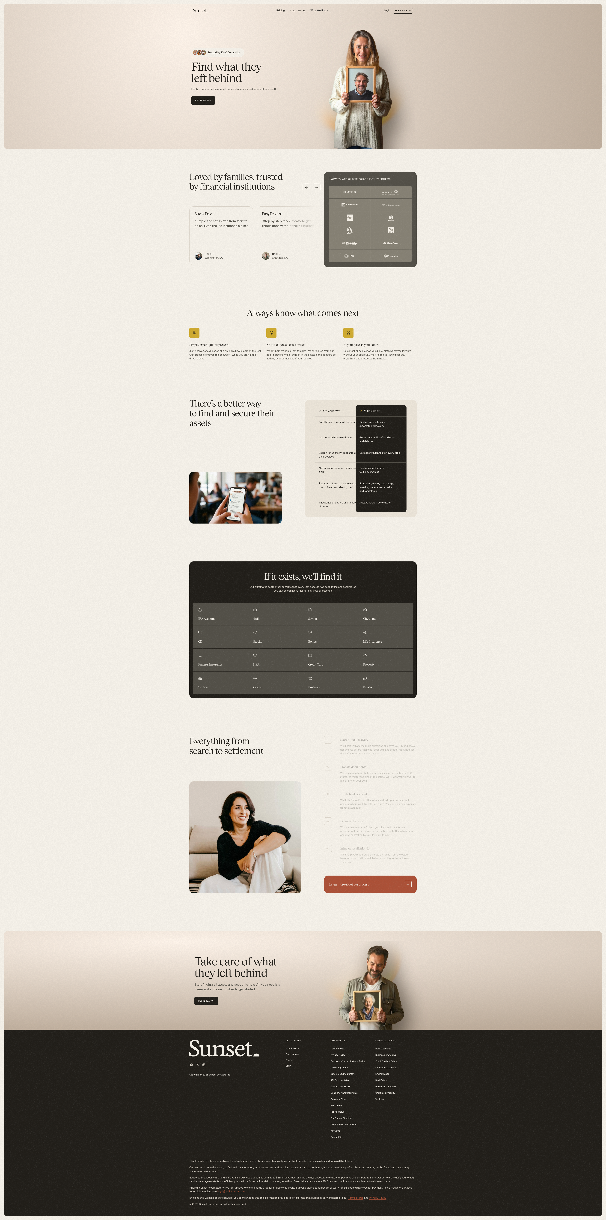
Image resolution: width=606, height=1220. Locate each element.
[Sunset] (200, 10)
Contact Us (336, 1137)
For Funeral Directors (341, 1118)
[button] (320, 11)
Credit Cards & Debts (386, 1061)
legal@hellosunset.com (231, 1191)
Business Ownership (385, 1055)
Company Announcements (344, 1092)
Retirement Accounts (386, 1086)
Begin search (292, 1054)
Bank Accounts (383, 1048)
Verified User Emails (341, 1086)
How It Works (297, 10)
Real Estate (381, 1080)
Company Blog (338, 1099)
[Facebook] (191, 1065)
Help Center (336, 1105)
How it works (292, 1048)
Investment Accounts (386, 1067)
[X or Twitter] (197, 1065)
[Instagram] (204, 1065)
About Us (335, 1130)
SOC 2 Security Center (342, 1073)
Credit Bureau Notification (343, 1124)
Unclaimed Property (385, 1092)
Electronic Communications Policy (348, 1061)
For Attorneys (338, 1111)
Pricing (280, 10)
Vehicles (379, 1099)
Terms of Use (337, 1048)
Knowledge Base (339, 1067)
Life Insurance (382, 1073)
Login (387, 10)
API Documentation (340, 1080)
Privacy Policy (338, 1055)
